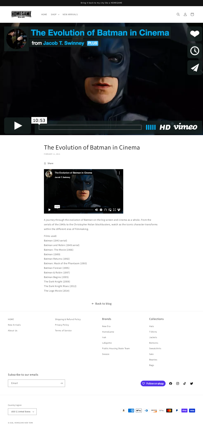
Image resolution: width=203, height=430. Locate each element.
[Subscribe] (61, 383)
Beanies (153, 359)
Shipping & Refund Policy (68, 319)
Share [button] (50, 163)
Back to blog (103, 303)
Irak (104, 337)
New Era (106, 326)
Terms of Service (63, 330)
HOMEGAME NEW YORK (23, 423)
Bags (151, 365)
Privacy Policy (62, 324)
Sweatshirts (155, 348)
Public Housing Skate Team (116, 348)
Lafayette (107, 342)
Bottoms (153, 342)
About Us (12, 330)
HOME (11, 319)
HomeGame (108, 331)
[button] (55, 14)
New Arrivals (14, 324)
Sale (151, 354)
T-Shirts (153, 331)
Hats (151, 326)
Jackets (153, 337)
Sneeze (105, 354)
